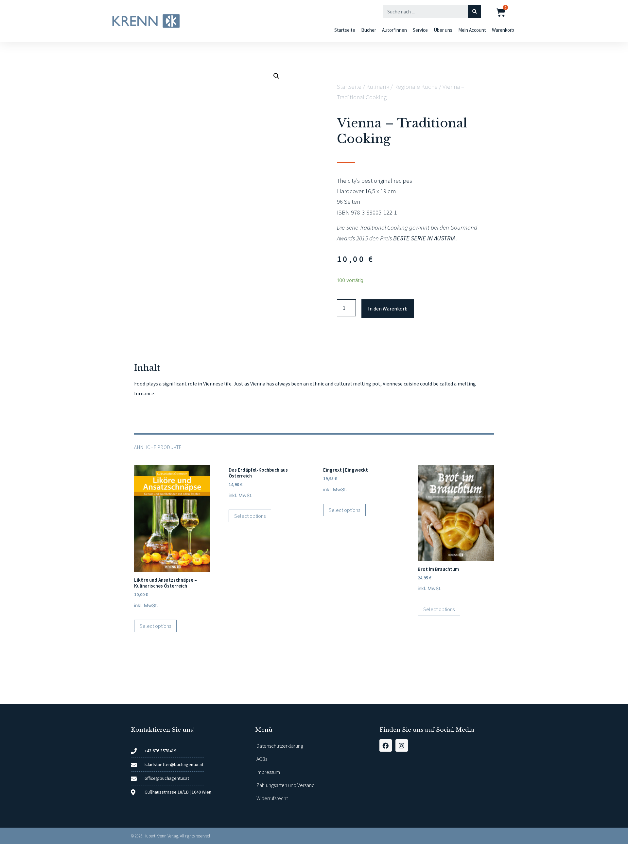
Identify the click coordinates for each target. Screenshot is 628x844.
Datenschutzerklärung (279, 745)
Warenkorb (503, 30)
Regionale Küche (416, 86)
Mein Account (472, 30)
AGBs (261, 759)
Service (420, 30)
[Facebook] (385, 745)
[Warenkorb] (501, 12)
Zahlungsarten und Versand (285, 785)
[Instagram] (401, 745)
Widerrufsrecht (272, 798)
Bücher (368, 30)
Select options (155, 626)
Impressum (268, 772)
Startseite (344, 30)
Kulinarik (377, 86)
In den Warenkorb (388, 308)
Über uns (443, 30)
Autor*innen (394, 30)
